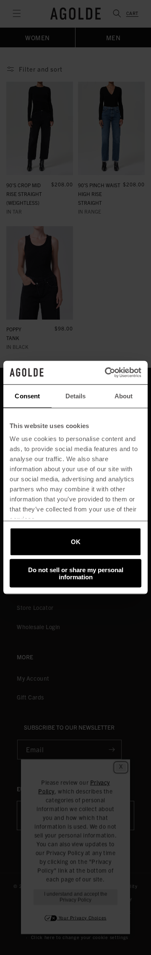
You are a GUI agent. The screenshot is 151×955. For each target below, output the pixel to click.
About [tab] (124, 395)
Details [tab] (75, 395)
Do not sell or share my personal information (75, 573)
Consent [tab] (27, 395)
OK (76, 541)
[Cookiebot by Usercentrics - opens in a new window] (106, 372)
